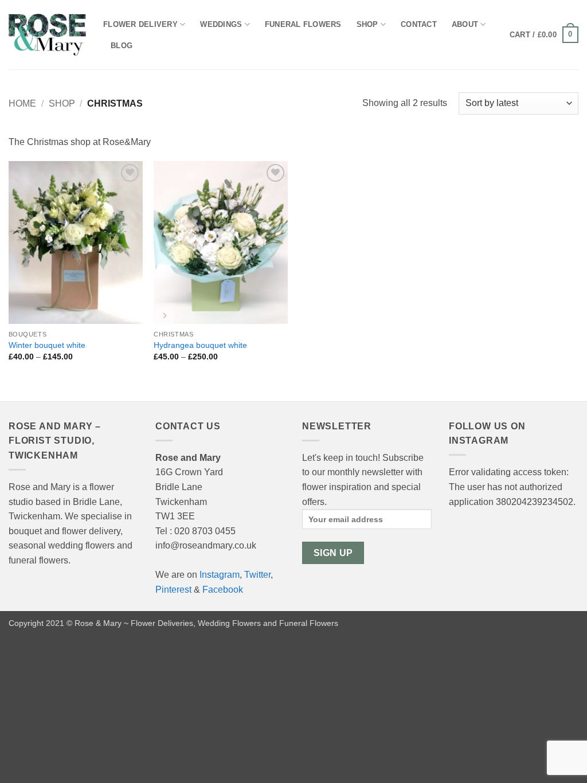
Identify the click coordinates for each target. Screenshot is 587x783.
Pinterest (173, 589)
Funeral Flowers (303, 24)
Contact (419, 24)
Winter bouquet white (47, 345)
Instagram (219, 575)
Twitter (257, 575)
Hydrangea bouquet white (200, 345)
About (465, 24)
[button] (544, 35)
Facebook (222, 589)
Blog (121, 45)
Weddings (221, 24)
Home (22, 103)
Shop (367, 24)
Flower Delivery (140, 24)
